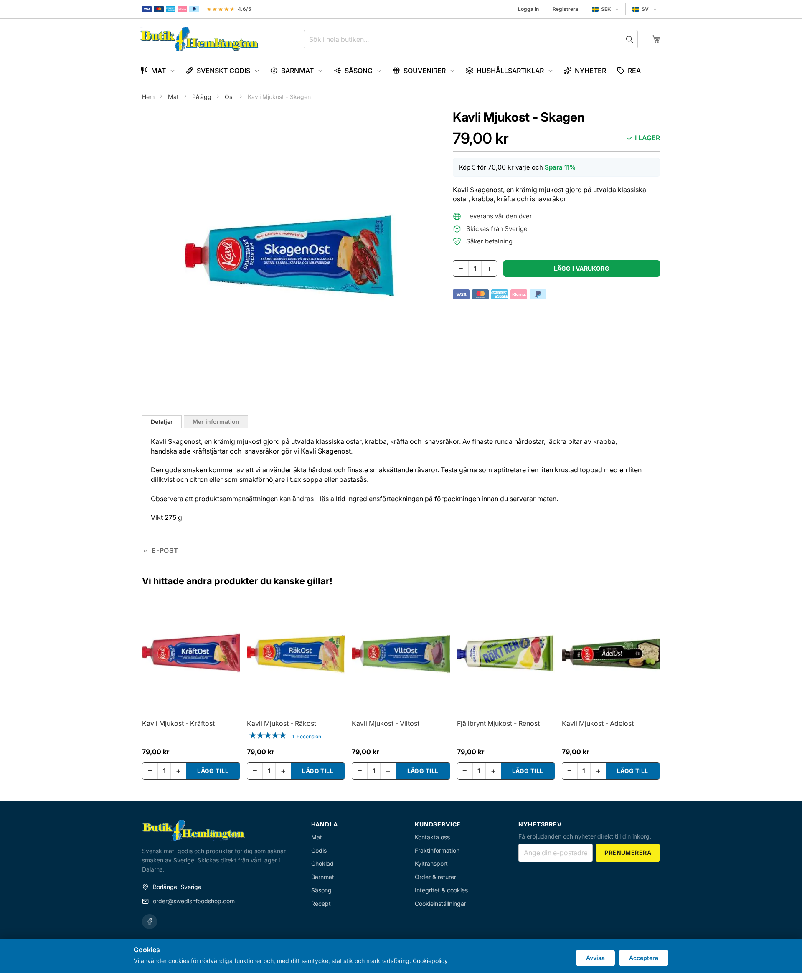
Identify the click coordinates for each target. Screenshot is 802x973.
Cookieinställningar (440, 903)
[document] (401, 956)
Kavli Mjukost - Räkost (281, 723)
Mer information (216, 421)
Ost (230, 96)
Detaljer (162, 421)
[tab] (162, 421)
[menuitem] (157, 71)
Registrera (565, 9)
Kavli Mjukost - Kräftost (178, 723)
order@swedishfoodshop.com (194, 901)
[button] (605, 9)
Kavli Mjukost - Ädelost (598, 723)
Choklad (322, 863)
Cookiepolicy (430, 960)
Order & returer (435, 876)
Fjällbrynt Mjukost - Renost (498, 723)
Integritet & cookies (441, 890)
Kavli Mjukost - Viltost (385, 723)
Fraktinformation (437, 850)
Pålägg (202, 96)
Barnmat (322, 876)
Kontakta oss (432, 837)
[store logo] (199, 39)
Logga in (528, 9)
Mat (174, 96)
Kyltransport (431, 863)
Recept (321, 903)
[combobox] (471, 39)
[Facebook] (149, 921)
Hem (149, 96)
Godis (319, 850)
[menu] (401, 71)
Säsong (321, 890)
